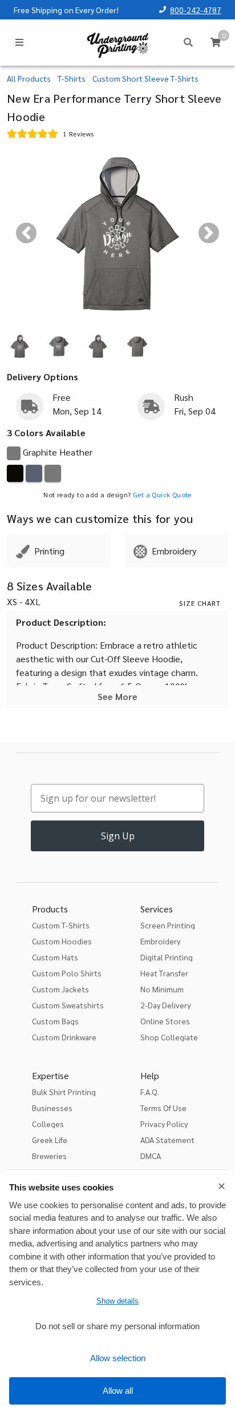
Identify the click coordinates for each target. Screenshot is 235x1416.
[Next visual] (208, 233)
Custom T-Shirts (61, 925)
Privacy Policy (164, 1124)
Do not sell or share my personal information (117, 1326)
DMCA (150, 1155)
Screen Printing (167, 925)
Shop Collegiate (169, 1037)
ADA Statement (167, 1140)
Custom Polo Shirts (67, 973)
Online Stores (165, 1021)
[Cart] (215, 42)
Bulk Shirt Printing (64, 1092)
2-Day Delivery (165, 1005)
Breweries (49, 1155)
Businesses (52, 1108)
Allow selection (117, 1358)
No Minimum (162, 989)
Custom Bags (55, 1021)
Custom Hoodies (62, 941)
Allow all (118, 1390)
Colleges (48, 1124)
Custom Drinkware (64, 1037)
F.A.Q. (149, 1092)
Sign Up (118, 836)
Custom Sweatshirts (68, 1005)
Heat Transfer (164, 973)
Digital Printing (166, 957)
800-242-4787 (195, 10)
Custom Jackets (60, 989)
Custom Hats (55, 957)
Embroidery (160, 941)
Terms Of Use (163, 1108)
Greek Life (49, 1140)
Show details (117, 1301)
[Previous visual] (26, 233)
